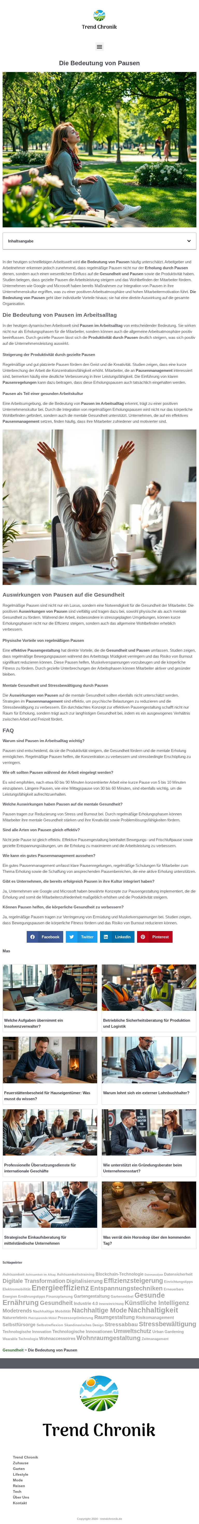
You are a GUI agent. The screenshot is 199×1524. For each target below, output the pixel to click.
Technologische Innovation (27, 1331)
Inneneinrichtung (111, 1304)
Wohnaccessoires (57, 1338)
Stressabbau (121, 1324)
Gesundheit (56, 1302)
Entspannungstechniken (126, 1288)
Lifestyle (20, 1474)
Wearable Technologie (20, 1339)
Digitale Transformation (34, 1281)
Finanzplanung (59, 1296)
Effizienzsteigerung (133, 1280)
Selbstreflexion (50, 1325)
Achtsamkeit (14, 1274)
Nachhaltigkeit (153, 1310)
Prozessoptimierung (75, 1318)
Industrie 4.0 (86, 1303)
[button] (99, 46)
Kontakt (20, 1503)
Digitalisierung (84, 1281)
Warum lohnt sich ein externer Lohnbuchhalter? (146, 1093)
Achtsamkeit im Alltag (41, 1274)
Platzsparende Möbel (42, 1318)
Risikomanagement (155, 1317)
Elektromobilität (17, 1289)
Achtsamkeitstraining (76, 1274)
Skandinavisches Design (84, 1325)
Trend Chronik (25, 1457)
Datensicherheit (178, 1274)
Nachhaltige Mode (99, 1310)
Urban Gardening (168, 1332)
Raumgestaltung (114, 1317)
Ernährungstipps (31, 1296)
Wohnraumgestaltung (108, 1337)
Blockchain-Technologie (120, 1274)
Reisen (19, 1486)
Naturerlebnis (15, 1318)
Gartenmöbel (122, 1296)
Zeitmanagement (155, 1339)
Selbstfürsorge (19, 1324)
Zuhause (21, 1463)
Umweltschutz (132, 1331)
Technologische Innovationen (82, 1331)
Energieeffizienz (60, 1287)
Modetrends (17, 1311)
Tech (17, 1491)
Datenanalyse (154, 1274)
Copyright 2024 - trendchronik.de (99, 1518)
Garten (19, 1469)
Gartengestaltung (92, 1296)
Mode (18, 1480)
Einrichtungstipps (178, 1282)
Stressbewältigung (167, 1324)
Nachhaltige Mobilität (52, 1311)
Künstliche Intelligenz (157, 1302)
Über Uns (21, 1497)
